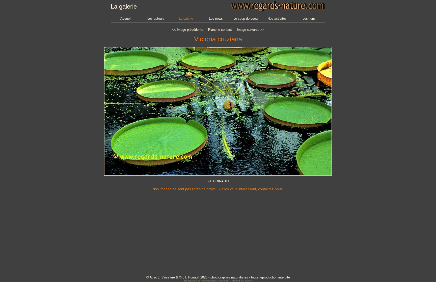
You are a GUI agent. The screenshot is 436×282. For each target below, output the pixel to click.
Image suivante (248, 30)
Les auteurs (156, 18)
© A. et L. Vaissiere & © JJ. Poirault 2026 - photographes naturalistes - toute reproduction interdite (218, 277)
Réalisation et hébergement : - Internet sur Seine (218, 280)
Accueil (125, 18)
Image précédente (190, 30)
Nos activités (277, 18)
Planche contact (220, 30)
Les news (216, 18)
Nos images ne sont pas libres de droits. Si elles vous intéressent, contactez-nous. (218, 189)
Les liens (309, 18)
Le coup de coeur (246, 18)
